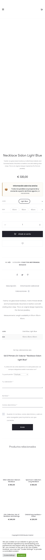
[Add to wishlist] (22, 243)
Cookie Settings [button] (9, 555)
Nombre (5, 396)
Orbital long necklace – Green (33, 515)
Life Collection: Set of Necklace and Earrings (12, 515)
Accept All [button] (21, 555)
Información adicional (29, 286)
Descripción (11, 286)
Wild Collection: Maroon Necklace (11, 481)
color (4, 201)
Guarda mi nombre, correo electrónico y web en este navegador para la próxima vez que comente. (24, 417)
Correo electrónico (9, 405)
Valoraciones (22, 291)
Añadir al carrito (24, 234)
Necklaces (22, 265)
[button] (24, 201)
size (3, 209)
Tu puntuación (8, 374)
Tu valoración (7, 382)
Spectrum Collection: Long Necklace (33, 481)
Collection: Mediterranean (30, 262)
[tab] (11, 286)
